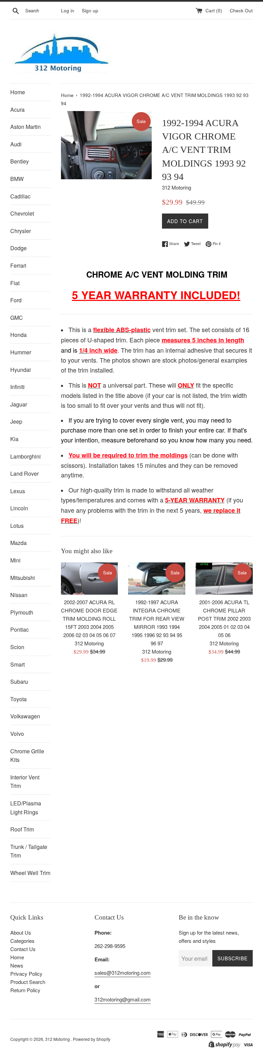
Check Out (241, 10)
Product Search (27, 981)
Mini (15, 560)
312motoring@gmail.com (123, 999)
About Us (20, 932)
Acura (17, 109)
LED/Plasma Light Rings (25, 807)
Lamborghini (25, 456)
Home (17, 92)
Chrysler (20, 231)
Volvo (17, 734)
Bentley (19, 161)
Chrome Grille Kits (27, 755)
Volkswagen (25, 716)
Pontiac (19, 629)
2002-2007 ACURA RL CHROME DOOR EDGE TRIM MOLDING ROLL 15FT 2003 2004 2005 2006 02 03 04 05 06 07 (89, 618)
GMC (16, 317)
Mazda (18, 543)
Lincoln (19, 508)
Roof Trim (22, 829)
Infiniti (17, 387)
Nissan (18, 595)
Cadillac (20, 196)
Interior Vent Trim (24, 781)
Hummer (20, 352)
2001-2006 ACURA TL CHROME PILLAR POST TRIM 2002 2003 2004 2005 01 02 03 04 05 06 (224, 618)
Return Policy (25, 990)
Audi (16, 144)
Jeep (16, 421)
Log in (67, 10)
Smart (17, 664)
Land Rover (24, 473)
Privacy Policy (26, 973)
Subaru (19, 681)
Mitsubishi (22, 578)
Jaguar (18, 404)
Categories (22, 940)
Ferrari (18, 265)
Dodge (18, 248)
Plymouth (21, 612)
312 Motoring (58, 1039)
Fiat (15, 283)
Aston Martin (25, 127)
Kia (14, 439)
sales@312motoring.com (123, 972)
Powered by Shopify (91, 1039)
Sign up (90, 10)
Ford (16, 300)
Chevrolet (22, 213)
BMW (17, 179)
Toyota (18, 699)
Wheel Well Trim (30, 873)
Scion (17, 647)
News (16, 965)
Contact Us (23, 948)
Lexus (17, 491)
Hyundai (20, 370)
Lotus (17, 526)
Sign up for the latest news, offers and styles (209, 936)
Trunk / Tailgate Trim (28, 851)
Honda (18, 335)
